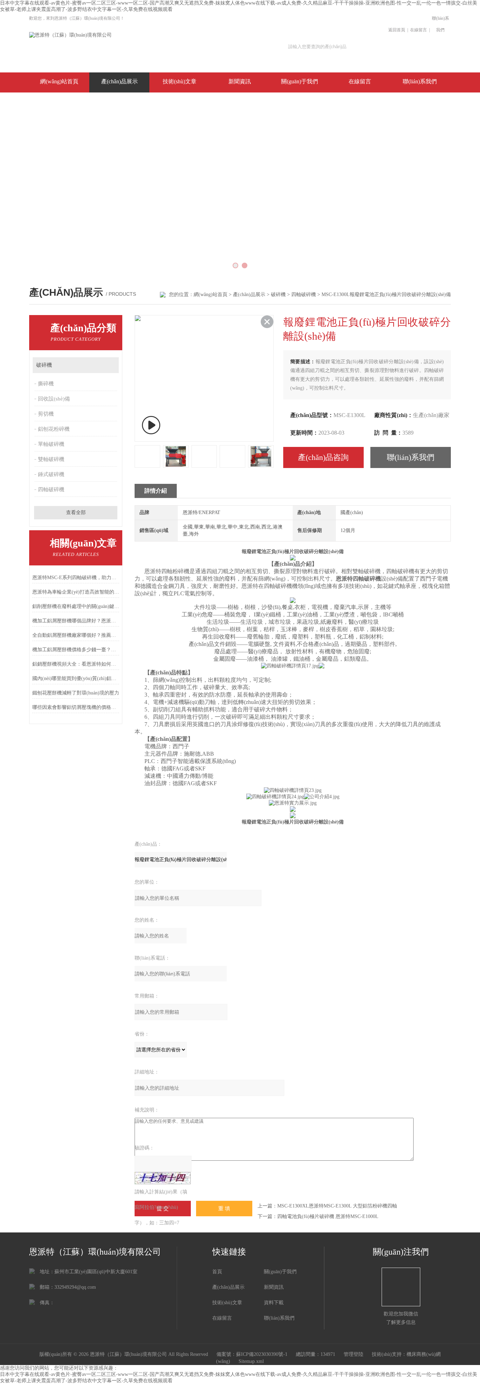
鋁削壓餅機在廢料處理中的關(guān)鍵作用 (75, 606)
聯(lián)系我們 (440, 24)
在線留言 (418, 29)
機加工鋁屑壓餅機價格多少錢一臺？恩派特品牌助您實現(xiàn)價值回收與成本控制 (75, 649)
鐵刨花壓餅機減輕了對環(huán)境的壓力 (75, 693)
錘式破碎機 (51, 474)
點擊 (110, 365)
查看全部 (76, 512)
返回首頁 (396, 29)
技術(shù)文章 (179, 81)
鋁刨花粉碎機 (54, 429)
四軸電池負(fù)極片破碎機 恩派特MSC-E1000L (327, 1216)
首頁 (217, 1271)
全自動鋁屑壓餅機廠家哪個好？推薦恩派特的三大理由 (75, 635)
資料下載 (274, 1302)
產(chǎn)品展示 (119, 81)
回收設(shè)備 (54, 399)
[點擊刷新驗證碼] (163, 1178)
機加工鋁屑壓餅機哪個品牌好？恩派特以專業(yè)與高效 (75, 620)
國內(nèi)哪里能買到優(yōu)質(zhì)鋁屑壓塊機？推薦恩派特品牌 (75, 678)
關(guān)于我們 (299, 81)
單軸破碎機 (51, 444)
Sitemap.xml (251, 1361)
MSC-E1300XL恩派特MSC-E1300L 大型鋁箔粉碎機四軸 (337, 1206)
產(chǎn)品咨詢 (323, 457)
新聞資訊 (239, 81)
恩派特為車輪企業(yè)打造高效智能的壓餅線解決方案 (75, 592)
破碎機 (278, 294)
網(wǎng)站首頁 (59, 81)
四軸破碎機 (303, 294)
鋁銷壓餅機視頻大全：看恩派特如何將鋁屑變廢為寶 (75, 664)
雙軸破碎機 (51, 459)
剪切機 (46, 414)
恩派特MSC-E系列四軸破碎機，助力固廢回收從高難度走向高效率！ (75, 577)
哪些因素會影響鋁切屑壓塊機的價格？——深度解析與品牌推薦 (75, 707)
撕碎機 (46, 383)
